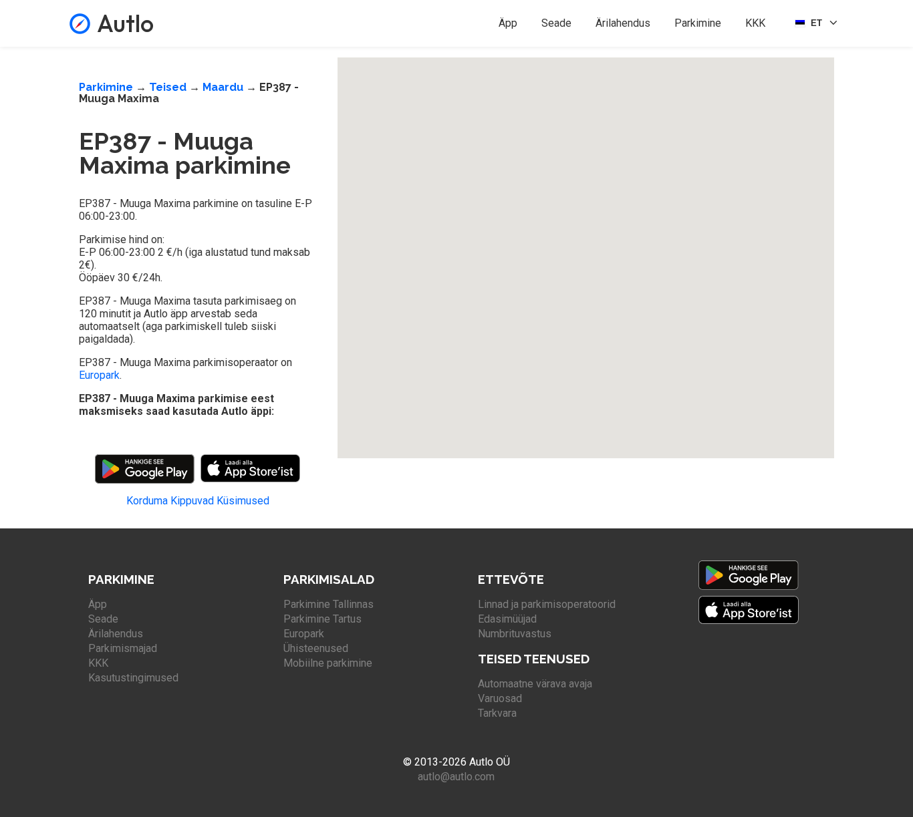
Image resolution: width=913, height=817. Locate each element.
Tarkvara (497, 713)
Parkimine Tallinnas (328, 604)
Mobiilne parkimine (327, 663)
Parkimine (697, 23)
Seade (556, 23)
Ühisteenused (315, 648)
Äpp (508, 23)
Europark (99, 375)
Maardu (223, 87)
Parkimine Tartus (322, 619)
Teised (167, 87)
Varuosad (500, 698)
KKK (755, 23)
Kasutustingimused (133, 677)
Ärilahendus (623, 23)
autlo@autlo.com (456, 776)
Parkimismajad (122, 648)
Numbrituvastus (514, 633)
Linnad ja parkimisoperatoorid (547, 604)
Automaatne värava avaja (535, 683)
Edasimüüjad (507, 619)
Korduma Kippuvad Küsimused (197, 500)
